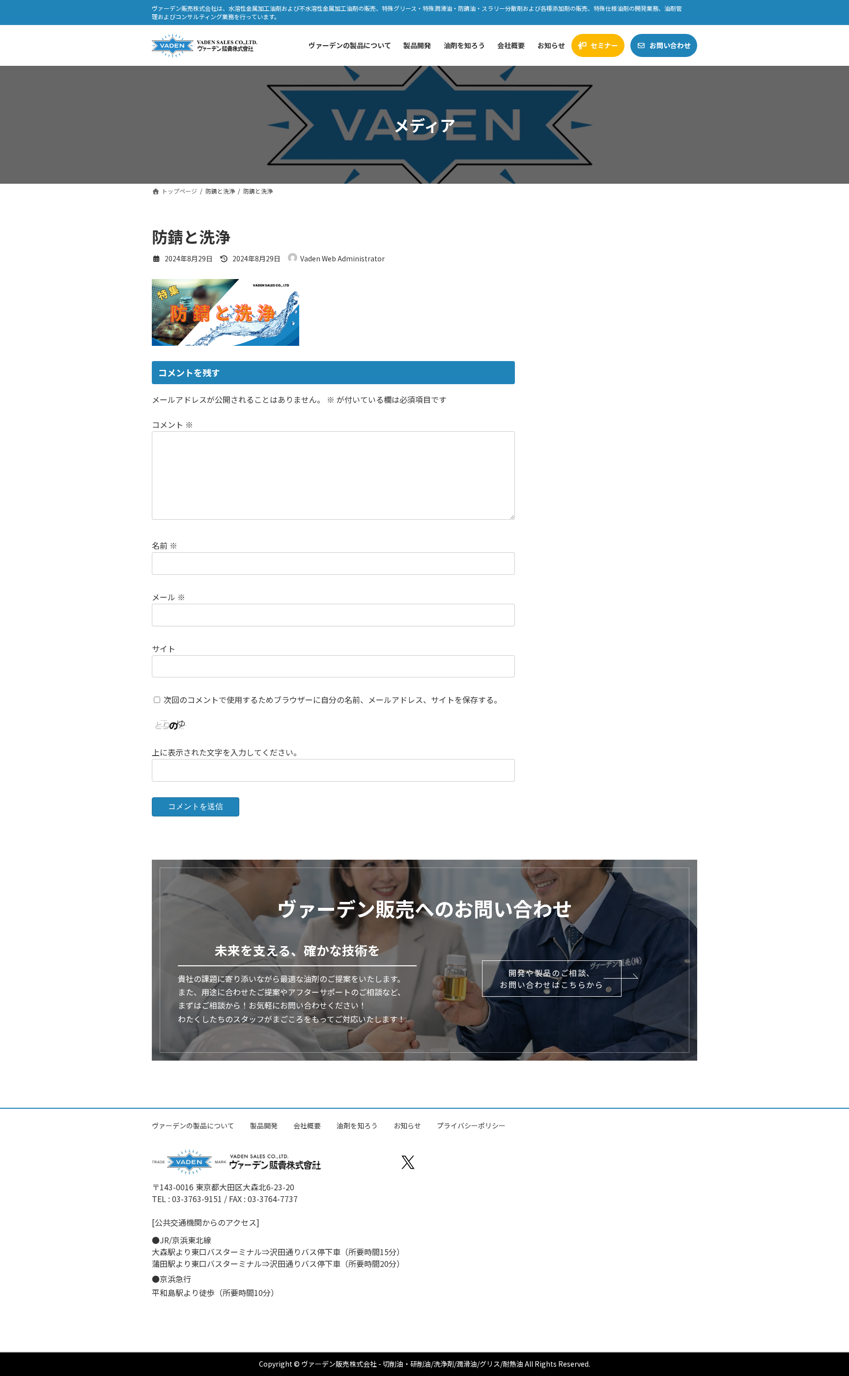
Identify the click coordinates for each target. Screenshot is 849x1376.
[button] (551, 978)
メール (168, 597)
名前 (164, 545)
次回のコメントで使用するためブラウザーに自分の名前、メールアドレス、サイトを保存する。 (333, 700)
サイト (163, 648)
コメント (172, 424)
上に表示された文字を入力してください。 (226, 752)
